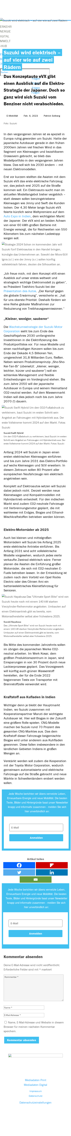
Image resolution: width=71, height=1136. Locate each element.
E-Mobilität (12, 115)
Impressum (35, 1091)
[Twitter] (19, 872)
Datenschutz (35, 1095)
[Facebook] (19, 865)
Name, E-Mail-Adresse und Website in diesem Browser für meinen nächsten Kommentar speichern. (34, 1026)
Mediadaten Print (35, 1080)
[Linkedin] (52, 872)
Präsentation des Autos (20, 291)
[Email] (36, 879)
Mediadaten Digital (35, 1085)
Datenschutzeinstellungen (35, 1102)
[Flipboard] (52, 865)
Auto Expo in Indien (17, 216)
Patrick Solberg (52, 115)
